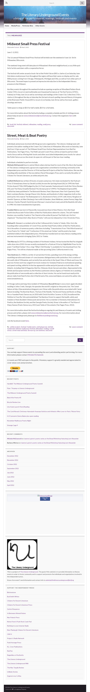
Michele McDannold (35, 355)
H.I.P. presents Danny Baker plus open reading (23, 416)
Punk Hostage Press (14, 642)
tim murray (31, 330)
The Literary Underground (29, 572)
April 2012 (10, 485)
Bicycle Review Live (13, 402)
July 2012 (10, 473)
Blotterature (11, 592)
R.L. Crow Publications (14, 647)
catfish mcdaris (15, 327)
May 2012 (10, 481)
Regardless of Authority (15, 655)
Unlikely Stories (12, 672)
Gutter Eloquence (13, 609)
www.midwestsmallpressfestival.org (37, 116)
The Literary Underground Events (45, 15)
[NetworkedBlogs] (45, 495)
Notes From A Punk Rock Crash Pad (19, 622)
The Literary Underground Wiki (17, 663)
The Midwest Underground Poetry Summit (21, 393)
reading (39, 124)
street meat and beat (19, 330)
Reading (16, 139)
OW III (9, 634)
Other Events (40, 26)
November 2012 (12, 460)
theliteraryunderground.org (47, 315)
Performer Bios (27, 26)
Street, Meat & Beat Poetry (27, 135)
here (71, 116)
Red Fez (10, 651)
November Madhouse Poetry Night (19, 421)
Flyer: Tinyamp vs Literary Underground (20, 388)
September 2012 (13, 468)
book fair (13, 124)
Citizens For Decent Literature (17, 601)
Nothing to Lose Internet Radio (18, 626)
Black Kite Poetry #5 (14, 397)
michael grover (42, 327)
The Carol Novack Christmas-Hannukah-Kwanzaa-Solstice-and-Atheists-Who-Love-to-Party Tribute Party (43, 411)
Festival (16, 47)
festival (19, 124)
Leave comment (77, 124)
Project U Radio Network (15, 638)
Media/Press (15, 26)
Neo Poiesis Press (13, 617)
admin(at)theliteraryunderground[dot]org (60, 580)
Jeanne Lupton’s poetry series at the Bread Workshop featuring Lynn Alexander (51, 439)
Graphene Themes (20, 689)
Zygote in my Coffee (14, 676)
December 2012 (12, 456)
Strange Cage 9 (12, 425)
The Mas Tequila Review (15, 668)
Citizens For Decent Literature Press (19, 605)
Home (7, 26)
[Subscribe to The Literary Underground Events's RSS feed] (6, 2)
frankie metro (31, 327)
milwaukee (32, 124)
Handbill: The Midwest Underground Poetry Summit (25, 384)
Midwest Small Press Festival (28, 44)
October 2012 (12, 464)
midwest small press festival (25, 329)
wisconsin (10, 126)
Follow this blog (45, 498)
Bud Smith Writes (13, 596)
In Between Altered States (16, 613)
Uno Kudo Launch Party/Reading (18, 407)
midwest (25, 124)
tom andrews (40, 330)
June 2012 (10, 477)
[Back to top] (85, 687)
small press (47, 124)
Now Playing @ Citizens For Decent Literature (22, 630)
